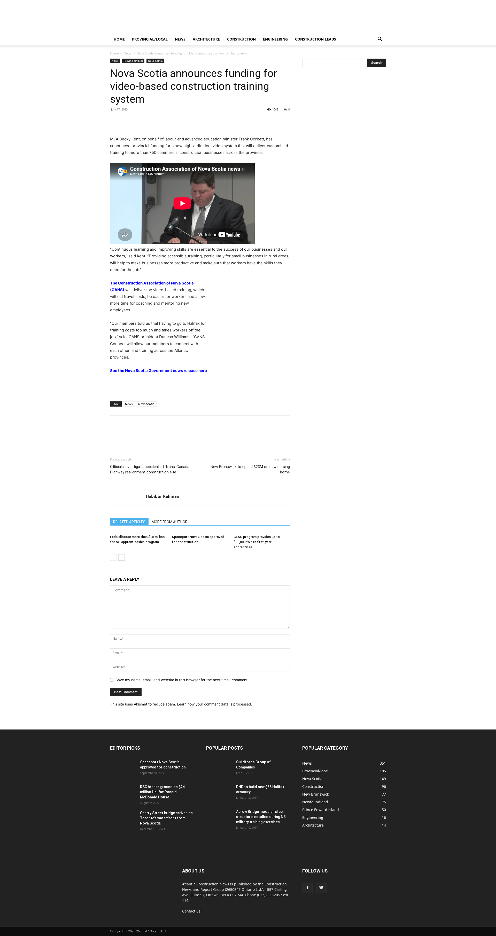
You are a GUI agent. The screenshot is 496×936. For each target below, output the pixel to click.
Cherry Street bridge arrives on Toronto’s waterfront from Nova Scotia (166, 818)
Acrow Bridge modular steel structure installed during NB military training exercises (261, 817)
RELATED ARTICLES (129, 522)
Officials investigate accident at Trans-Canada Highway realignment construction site (149, 469)
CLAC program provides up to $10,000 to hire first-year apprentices (257, 542)
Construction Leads (315, 39)
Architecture (206, 39)
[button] (380, 39)
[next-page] (121, 557)
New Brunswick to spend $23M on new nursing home (250, 469)
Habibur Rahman (162, 496)
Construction (241, 39)
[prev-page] (113, 557)
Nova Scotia (155, 60)
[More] (250, 121)
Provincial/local (150, 39)
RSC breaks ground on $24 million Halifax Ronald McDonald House (162, 792)
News (180, 39)
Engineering (275, 39)
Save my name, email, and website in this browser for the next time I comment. (182, 680)
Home (119, 39)
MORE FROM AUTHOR (170, 522)
